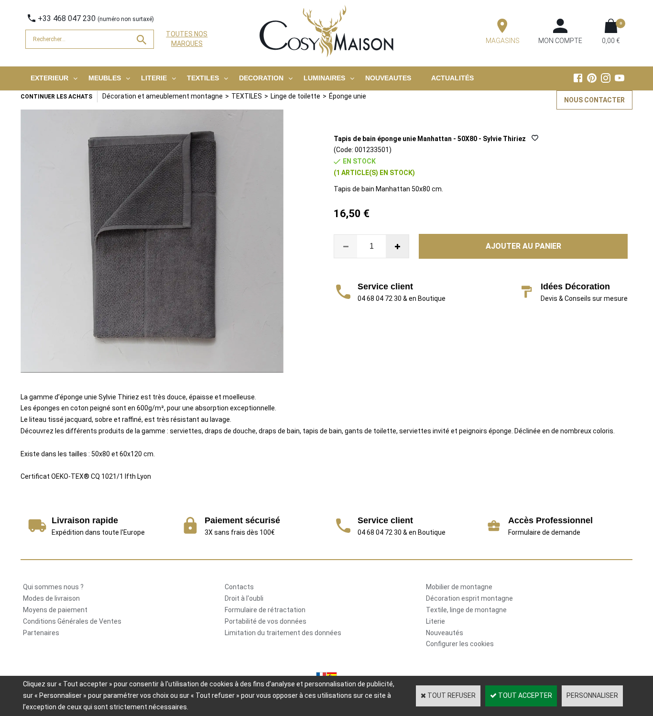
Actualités (452, 78)
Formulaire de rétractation (265, 610)
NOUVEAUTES (388, 78)
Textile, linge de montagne (466, 610)
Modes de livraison (51, 598)
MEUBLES (104, 78)
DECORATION (261, 78)
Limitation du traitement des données (283, 633)
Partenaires (41, 633)
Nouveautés (444, 633)
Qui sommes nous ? (53, 587)
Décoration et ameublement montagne (162, 96)
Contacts (239, 587)
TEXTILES (203, 78)
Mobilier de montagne (459, 587)
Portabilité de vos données (265, 621)
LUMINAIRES (324, 78)
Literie (435, 621)
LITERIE (154, 78)
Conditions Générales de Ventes (72, 621)
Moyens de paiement (55, 610)
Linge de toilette (295, 96)
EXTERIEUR (49, 78)
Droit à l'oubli (244, 598)
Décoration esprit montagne (469, 598)
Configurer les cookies (460, 644)
